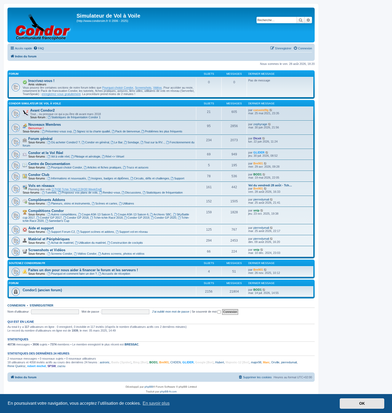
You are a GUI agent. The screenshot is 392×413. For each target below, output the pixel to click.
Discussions (133, 192)
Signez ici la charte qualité (93, 131)
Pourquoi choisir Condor (117, 87)
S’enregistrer (41, 305)
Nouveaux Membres (44, 125)
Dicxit (257, 138)
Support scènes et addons (97, 231)
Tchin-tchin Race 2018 (108, 217)
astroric (105, 362)
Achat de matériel (62, 242)
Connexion (16, 305)
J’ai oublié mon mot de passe (170, 311)
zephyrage (260, 124)
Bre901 (258, 163)
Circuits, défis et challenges (151, 178)
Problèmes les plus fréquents (163, 131)
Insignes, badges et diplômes (110, 178)
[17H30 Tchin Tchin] (64, 189)
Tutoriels (51, 192)
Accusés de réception (116, 273)
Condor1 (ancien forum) (42, 290)
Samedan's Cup (59, 220)
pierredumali (261, 199)
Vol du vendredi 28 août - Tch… (270, 185)
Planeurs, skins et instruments (70, 203)
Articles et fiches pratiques (104, 167)
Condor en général (97, 142)
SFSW (51, 366)
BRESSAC (132, 344)
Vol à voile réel (60, 156)
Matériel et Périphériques (49, 239)
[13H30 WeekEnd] (89, 189)
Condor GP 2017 (51, 217)
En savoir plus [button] (156, 403)
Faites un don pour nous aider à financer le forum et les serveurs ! (83, 270)
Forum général (40, 139)
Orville (275, 362)
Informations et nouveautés (68, 178)
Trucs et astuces (137, 167)
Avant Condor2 (42, 110)
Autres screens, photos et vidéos (123, 253)
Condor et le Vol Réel (45, 153)
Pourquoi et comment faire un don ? (74, 273)
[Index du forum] (43, 25)
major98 (256, 362)
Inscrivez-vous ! (41, 81)
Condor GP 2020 (165, 217)
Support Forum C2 (63, 231)
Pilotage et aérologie (87, 156)
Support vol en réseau (133, 231)
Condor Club (38, 175)
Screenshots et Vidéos (46, 250)
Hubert (219, 362)
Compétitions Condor (46, 211)
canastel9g (261, 110)
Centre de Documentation (49, 164)
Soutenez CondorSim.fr (27, 263)
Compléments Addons (46, 200)
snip (256, 210)
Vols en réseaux (41, 186)
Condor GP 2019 (138, 217)
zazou (61, 366)
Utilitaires (128, 203)
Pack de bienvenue (127, 131)
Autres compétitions (64, 214)
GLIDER (259, 152)
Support (179, 178)
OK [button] (362, 403)
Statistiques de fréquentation (164, 192)
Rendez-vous (111, 192)
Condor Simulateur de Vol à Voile (35, 103)
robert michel (36, 366)
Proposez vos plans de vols (80, 192)
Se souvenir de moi (204, 311)
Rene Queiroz (16, 366)
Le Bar (118, 142)
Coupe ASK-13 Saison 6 (133, 214)
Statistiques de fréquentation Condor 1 (76, 117)
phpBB (149, 386)
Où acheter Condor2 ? (65, 142)
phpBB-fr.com (168, 391)
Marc (266, 362)
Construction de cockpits (127, 242)
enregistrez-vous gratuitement (61, 94)
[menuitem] (38, 48)
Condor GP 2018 (78, 217)
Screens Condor (61, 253)
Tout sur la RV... (154, 142)
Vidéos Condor (87, 253)
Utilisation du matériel (92, 242)
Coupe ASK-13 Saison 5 (97, 214)
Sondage (133, 142)
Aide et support (41, 228)
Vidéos (157, 87)
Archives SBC (162, 214)
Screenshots (143, 87)
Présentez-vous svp (58, 131)
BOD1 (257, 174)
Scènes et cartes (106, 203)
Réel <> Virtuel (114, 156)
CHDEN (175, 362)
